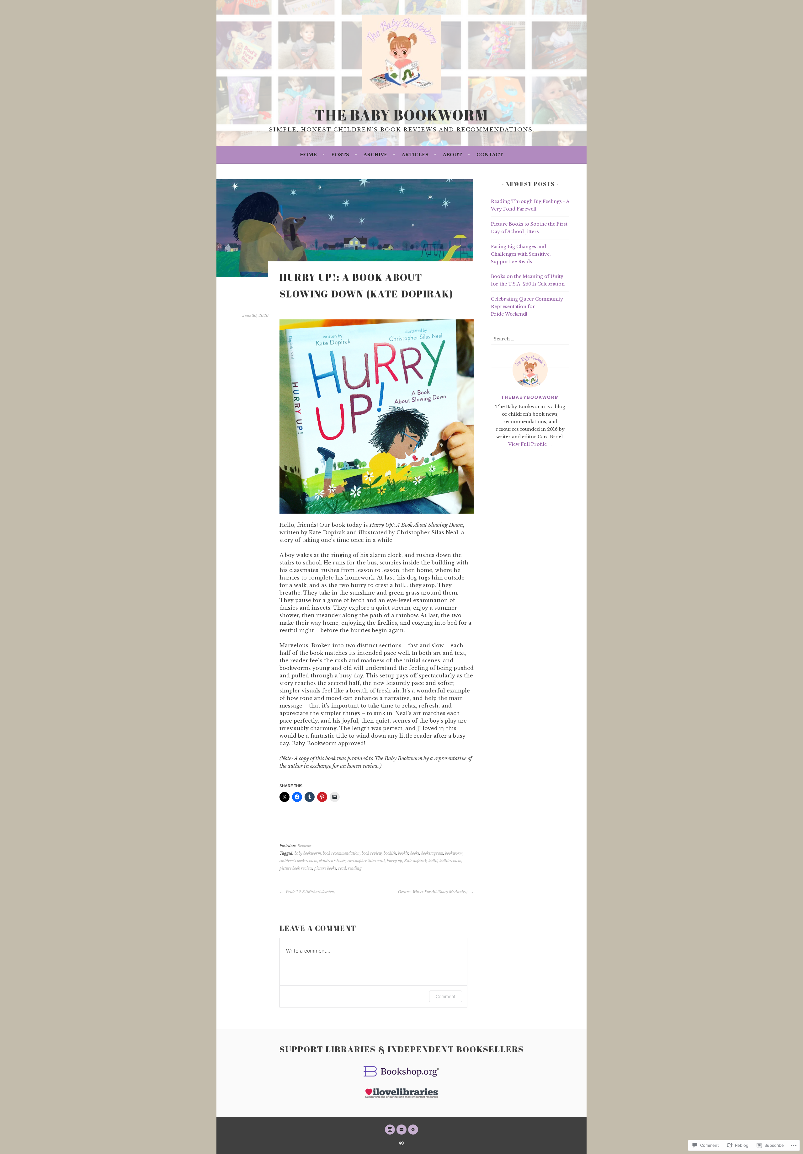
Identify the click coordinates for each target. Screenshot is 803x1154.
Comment (445, 996)
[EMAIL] (401, 1130)
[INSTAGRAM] (390, 1130)
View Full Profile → (530, 444)
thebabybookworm (530, 397)
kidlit (433, 860)
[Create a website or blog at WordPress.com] (401, 1143)
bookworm (454, 853)
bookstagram (432, 853)
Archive (375, 155)
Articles (415, 155)
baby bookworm (308, 853)
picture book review (295, 868)
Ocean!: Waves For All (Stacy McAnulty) (433, 892)
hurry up (394, 860)
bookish (390, 853)
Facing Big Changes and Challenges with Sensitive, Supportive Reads (521, 254)
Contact (489, 155)
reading (355, 868)
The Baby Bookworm (401, 115)
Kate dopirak (415, 860)
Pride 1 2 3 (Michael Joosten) (310, 892)
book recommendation (341, 853)
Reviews (304, 845)
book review (372, 853)
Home (308, 155)
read (342, 868)
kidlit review (450, 860)
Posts (340, 155)
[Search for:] (530, 339)
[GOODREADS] (413, 1130)
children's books (332, 860)
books (414, 853)
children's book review (298, 860)
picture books (325, 868)
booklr (403, 853)
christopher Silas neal (366, 860)
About (452, 155)
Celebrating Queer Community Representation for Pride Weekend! (527, 306)
